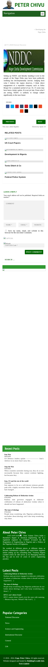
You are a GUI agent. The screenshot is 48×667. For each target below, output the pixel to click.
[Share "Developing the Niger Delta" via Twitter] (12, 106)
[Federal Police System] (24, 173)
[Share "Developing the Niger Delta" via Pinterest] (26, 106)
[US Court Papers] (24, 139)
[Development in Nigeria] (24, 150)
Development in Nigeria (16, 154)
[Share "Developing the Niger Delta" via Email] (21, 111)
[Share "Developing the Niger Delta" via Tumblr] (21, 106)
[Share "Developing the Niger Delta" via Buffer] (35, 106)
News (7, 623)
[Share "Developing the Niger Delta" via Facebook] (7, 106)
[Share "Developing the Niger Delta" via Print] (26, 111)
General (8, 641)
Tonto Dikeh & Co (13, 166)
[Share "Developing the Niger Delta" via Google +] (17, 106)
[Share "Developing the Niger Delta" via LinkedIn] (31, 106)
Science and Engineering (14, 629)
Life (6, 646)
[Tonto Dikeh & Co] (24, 161)
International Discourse (13, 635)
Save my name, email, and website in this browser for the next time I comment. (24, 232)
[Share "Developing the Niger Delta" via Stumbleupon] (40, 106)
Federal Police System (15, 177)
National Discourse (23, 29)
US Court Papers (13, 143)
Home (10, 29)
